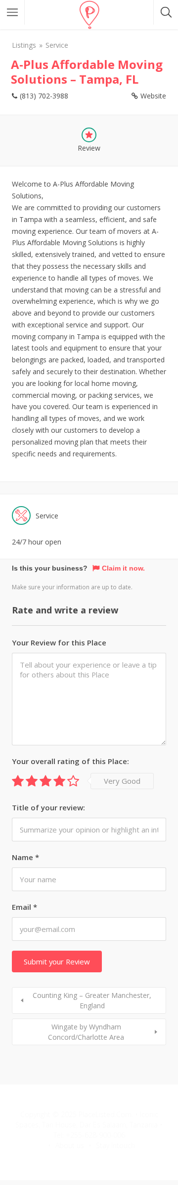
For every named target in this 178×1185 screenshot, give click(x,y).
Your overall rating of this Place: (70, 761)
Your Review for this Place (59, 642)
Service (56, 45)
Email (24, 907)
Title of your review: (48, 807)
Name (25, 857)
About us (69, 1145)
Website (153, 95)
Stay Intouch (115, 1145)
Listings (24, 45)
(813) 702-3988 (44, 95)
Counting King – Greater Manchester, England (92, 1000)
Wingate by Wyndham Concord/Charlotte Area (86, 1032)
